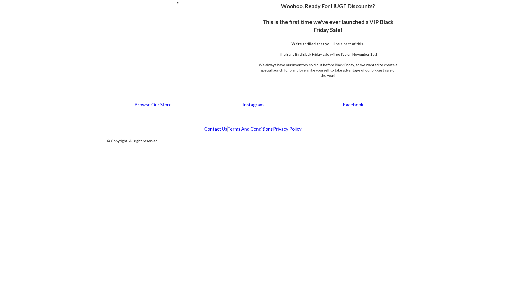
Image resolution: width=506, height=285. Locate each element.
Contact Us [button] (215, 129)
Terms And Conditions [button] (250, 129)
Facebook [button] (353, 104)
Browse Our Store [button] (153, 104)
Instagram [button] (253, 104)
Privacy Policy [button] (287, 129)
